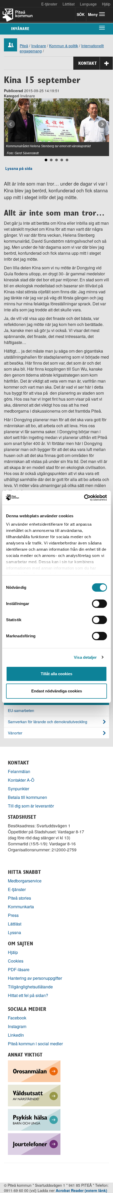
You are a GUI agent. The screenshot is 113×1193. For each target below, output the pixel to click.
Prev (11, 124)
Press (13, 915)
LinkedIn (16, 1035)
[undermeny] (101, 27)
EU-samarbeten (21, 710)
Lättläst (69, 4)
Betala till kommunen (27, 797)
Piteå (24, 45)
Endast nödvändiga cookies (56, 691)
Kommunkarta (21, 907)
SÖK (81, 14)
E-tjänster (49, 4)
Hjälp (13, 952)
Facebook (17, 1018)
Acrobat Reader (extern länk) (81, 1190)
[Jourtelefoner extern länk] (34, 1144)
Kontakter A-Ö (21, 780)
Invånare (20, 28)
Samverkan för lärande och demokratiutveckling (47, 721)
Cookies (15, 961)
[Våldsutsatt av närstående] (34, 1095)
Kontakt (87, 63)
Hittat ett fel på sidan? (28, 995)
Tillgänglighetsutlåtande (30, 987)
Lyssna (14, 932)
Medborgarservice (25, 881)
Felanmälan (19, 771)
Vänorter (15, 732)
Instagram (17, 1026)
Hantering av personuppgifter (35, 978)
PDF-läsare (18, 969)
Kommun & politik (63, 45)
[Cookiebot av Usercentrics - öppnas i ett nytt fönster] (84, 497)
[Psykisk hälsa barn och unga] (34, 1119)
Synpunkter (18, 789)
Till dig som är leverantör (31, 806)
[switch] (99, 604)
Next (102, 124)
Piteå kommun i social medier (35, 1044)
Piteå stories (19, 898)
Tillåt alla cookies (56, 674)
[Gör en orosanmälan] (34, 1071)
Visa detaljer (85, 657)
